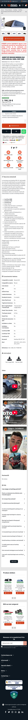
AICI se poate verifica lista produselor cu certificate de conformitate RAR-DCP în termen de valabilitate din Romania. (14, 93)
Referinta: (4, 62)
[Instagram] (12, 712)
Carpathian (20, 619)
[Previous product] (25, 11)
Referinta (4, 348)
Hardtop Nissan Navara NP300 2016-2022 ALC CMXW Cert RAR (8, 587)
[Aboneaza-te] (25, 643)
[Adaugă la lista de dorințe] (6, 131)
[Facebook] (5, 712)
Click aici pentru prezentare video (15, 38)
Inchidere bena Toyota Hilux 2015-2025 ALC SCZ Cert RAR (8, 618)
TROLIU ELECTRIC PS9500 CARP (20, 617)
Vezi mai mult (8, 624)
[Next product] (26, 11)
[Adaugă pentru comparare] (16, 131)
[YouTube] (19, 712)
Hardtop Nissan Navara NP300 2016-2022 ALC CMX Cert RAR (20, 587)
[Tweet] (14, 148)
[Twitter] (9, 712)
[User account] (19, 5)
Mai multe (14, 561)
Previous (13, 598)
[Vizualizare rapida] (8, 584)
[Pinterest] (16, 148)
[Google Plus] (15, 712)
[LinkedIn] (22, 712)
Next (15, 598)
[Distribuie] (11, 148)
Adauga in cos (15, 126)
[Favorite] (22, 5)
